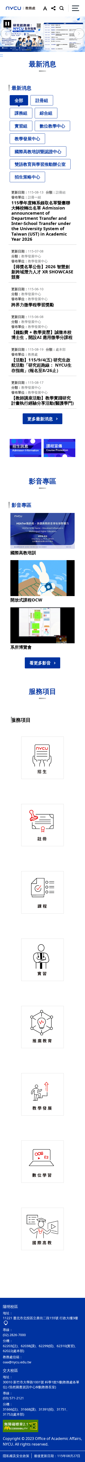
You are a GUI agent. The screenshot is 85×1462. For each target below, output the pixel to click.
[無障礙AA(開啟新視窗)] (20, 1426)
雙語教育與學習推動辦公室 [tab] (40, 164)
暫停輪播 (7, 23)
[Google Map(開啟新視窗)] (6, 1323)
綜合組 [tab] (46, 113)
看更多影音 (40, 663)
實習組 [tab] (21, 126)
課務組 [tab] (21, 113)
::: (1, 55)
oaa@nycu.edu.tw (17, 1362)
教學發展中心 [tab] (27, 138)
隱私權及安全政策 (16, 1456)
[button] (44, 8)
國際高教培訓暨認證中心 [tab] (38, 151)
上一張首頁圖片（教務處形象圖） (6, 34)
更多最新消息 (40, 419)
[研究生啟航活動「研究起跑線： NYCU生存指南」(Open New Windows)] (42, 34)
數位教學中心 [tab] (52, 126)
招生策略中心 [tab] (27, 177)
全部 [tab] (19, 100)
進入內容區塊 (11, 2)
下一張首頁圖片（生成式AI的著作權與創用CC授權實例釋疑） (79, 34)
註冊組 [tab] (41, 100)
